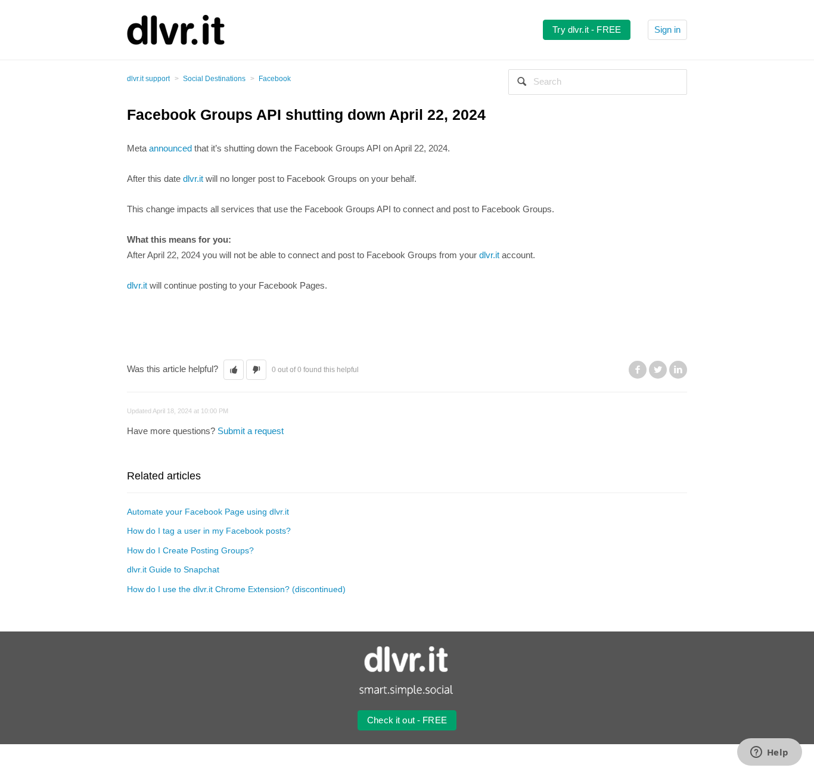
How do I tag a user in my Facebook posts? (209, 530)
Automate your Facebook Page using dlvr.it (208, 511)
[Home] (176, 29)
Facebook (275, 79)
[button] (233, 370)
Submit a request (251, 431)
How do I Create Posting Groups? (190, 550)
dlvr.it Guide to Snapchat (173, 569)
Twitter (658, 370)
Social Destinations (214, 79)
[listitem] (407, 224)
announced (170, 148)
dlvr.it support (148, 79)
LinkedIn (678, 370)
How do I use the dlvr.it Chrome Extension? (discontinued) (236, 589)
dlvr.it (193, 179)
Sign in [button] (667, 29)
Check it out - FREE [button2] (407, 720)
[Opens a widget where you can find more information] (769, 753)
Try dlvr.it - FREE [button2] (586, 29)
